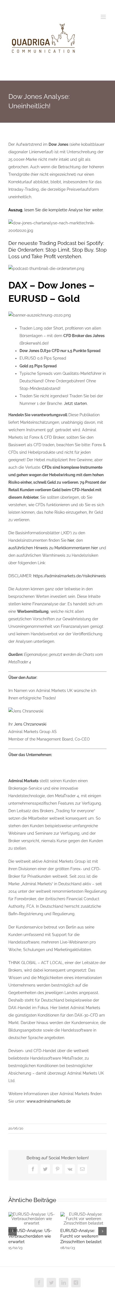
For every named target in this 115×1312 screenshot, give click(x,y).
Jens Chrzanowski (30, 724)
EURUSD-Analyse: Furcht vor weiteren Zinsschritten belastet (81, 1236)
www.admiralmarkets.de (49, 1101)
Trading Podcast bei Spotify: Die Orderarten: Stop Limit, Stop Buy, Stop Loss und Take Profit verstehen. (57, 249)
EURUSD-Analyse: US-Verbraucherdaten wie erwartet (30, 1236)
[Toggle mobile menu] (104, 17)
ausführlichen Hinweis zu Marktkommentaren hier (53, 548)
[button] (12, 1231)
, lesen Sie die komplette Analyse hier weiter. (56, 210)
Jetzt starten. (76, 403)
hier (71, 540)
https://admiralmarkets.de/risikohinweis (69, 576)
